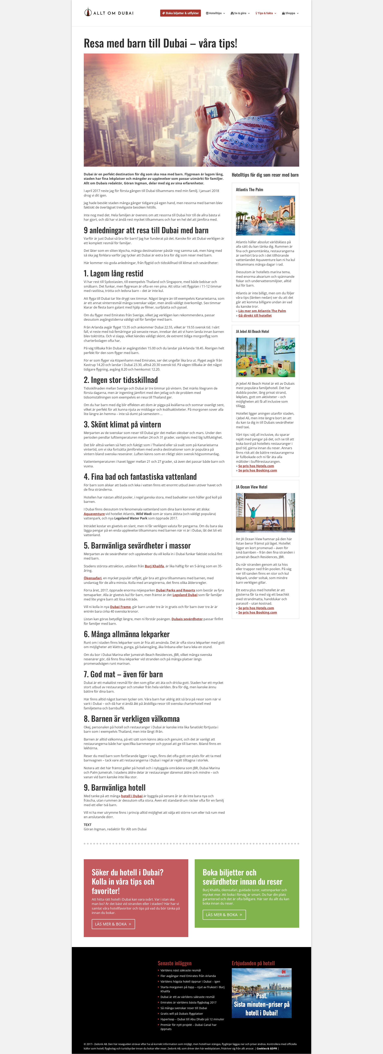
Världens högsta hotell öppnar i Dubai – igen (190, 981)
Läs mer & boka (111, 924)
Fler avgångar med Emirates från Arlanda (188, 976)
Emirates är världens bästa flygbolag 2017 (188, 1002)
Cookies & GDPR (267, 1048)
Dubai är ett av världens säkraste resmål (188, 997)
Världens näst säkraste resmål (181, 970)
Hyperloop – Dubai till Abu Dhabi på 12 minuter (192, 1019)
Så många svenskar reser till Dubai (184, 1008)
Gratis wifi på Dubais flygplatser (182, 1013)
